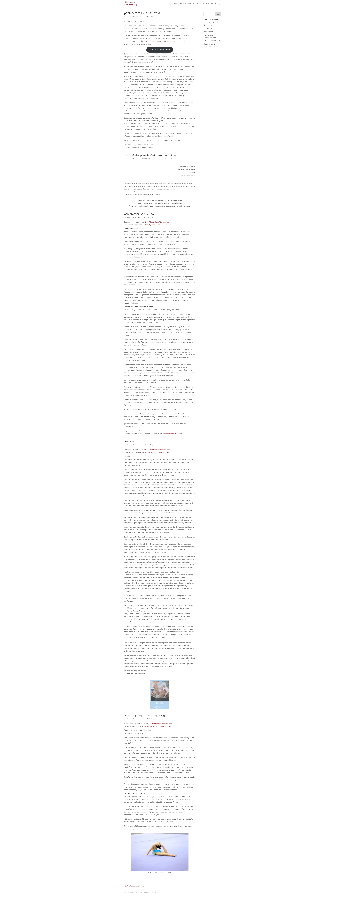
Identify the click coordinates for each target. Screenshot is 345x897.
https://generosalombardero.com (157, 225)
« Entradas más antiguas (134, 886)
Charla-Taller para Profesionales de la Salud (150, 155)
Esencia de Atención (173, 434)
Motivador (130, 441)
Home (176, 3)
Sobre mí (183, 3)
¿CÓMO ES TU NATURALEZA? (142, 13)
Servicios (191, 3)
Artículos (155, 892)
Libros (198, 3)
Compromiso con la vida (139, 214)
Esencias (206, 3)
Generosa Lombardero (134, 17)
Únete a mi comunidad (160, 50)
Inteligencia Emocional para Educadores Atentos (212, 37)
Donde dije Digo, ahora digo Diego (145, 715)
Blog (152, 17)
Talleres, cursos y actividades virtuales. (161, 159)
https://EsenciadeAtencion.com (157, 222)
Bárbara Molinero (132, 159)
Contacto (214, 3)
